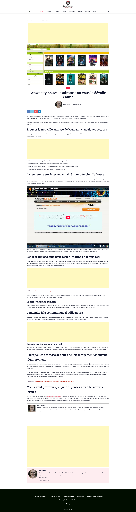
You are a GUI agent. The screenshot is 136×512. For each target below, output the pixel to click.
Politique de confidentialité (95, 496)
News (94, 11)
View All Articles (43, 480)
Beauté (80, 11)
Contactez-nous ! (56, 496)
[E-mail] (29, 417)
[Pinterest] (36, 112)
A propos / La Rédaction (40, 496)
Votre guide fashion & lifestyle (68, 500)
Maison (87, 11)
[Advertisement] (68, 33)
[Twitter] (29, 11)
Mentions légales (69, 496)
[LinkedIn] (40, 112)
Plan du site (80, 496)
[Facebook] (27, 11)
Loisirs (41, 11)
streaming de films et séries (53, 396)
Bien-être (72, 11)
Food (64, 11)
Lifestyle (57, 11)
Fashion (49, 11)
